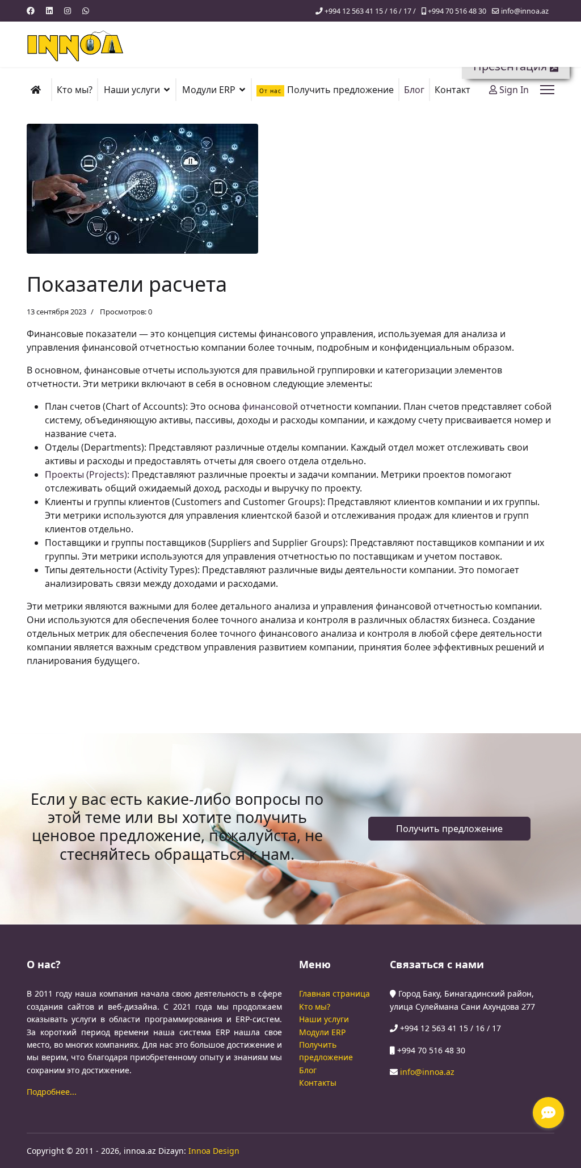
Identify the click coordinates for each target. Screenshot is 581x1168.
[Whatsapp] (85, 10)
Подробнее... (52, 1091)
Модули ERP (322, 1032)
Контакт (452, 89)
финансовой (270, 406)
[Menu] (547, 89)
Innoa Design (213, 1150)
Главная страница (334, 993)
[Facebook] (31, 10)
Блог (414, 89)
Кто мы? (74, 89)
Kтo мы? (314, 1006)
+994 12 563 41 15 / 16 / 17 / (370, 11)
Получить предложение (326, 89)
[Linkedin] (49, 10)
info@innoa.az (525, 11)
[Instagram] (67, 10)
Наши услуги (324, 1019)
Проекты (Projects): (87, 474)
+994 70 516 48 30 (457, 11)
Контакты (317, 1082)
